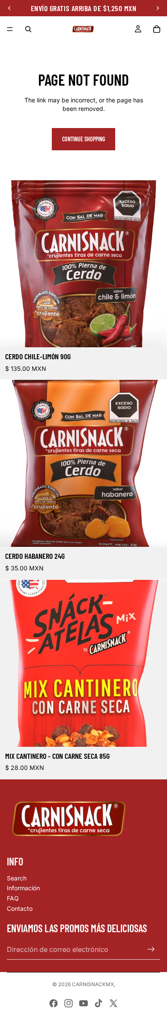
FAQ (13, 898)
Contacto (20, 908)
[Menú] (10, 29)
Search (17, 878)
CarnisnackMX (93, 984)
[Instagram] (68, 1003)
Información (23, 888)
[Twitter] (113, 1003)
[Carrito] (156, 29)
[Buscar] (28, 29)
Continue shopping (83, 139)
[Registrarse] (151, 949)
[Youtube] (83, 1003)
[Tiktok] (98, 1003)
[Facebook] (53, 1003)
